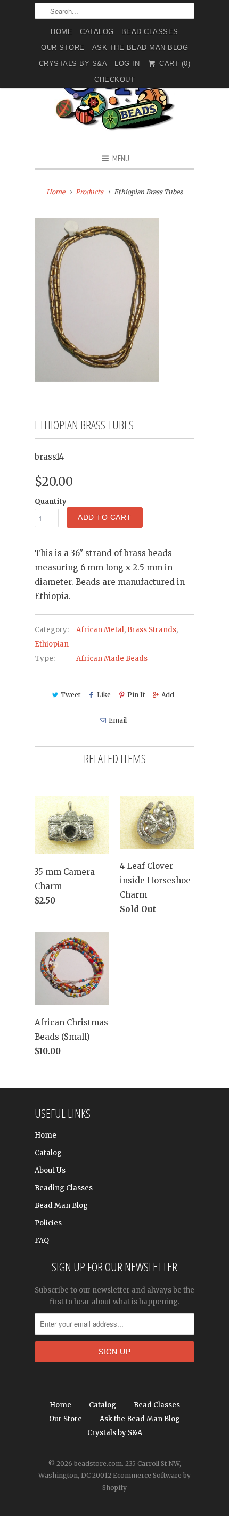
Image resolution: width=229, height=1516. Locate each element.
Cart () (173, 64)
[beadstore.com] (114, 93)
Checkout (114, 80)
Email (117, 720)
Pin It (136, 695)
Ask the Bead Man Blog (140, 48)
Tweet (70, 695)
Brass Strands (151, 629)
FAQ (42, 1240)
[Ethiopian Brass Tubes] (97, 300)
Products (89, 192)
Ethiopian (52, 644)
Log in (127, 64)
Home (61, 32)
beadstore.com (98, 1464)
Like (104, 695)
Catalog (97, 32)
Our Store (63, 48)
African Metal (100, 629)
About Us (50, 1170)
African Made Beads (112, 658)
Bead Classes (149, 32)
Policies (48, 1223)
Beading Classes (64, 1187)
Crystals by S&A (73, 64)
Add (167, 695)
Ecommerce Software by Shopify (146, 1481)
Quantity (51, 501)
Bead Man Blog (61, 1205)
